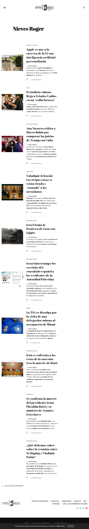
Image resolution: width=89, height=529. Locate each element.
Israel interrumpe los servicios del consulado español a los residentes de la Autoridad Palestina (41, 271)
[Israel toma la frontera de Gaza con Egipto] (12, 236)
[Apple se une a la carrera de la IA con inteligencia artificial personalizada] (12, 63)
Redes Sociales (31, 45)
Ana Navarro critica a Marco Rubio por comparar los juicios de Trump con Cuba (40, 134)
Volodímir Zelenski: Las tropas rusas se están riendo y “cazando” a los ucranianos (39, 184)
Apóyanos (56, 504)
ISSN (84, 501)
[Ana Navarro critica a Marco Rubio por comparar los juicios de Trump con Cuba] (12, 144)
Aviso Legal (55, 501)
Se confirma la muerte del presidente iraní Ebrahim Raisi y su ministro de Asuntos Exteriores (41, 406)
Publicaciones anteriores (13, 486)
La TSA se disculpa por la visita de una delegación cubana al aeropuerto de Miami (41, 318)
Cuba (28, 87)
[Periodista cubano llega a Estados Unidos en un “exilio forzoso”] (12, 102)
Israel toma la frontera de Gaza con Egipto (40, 229)
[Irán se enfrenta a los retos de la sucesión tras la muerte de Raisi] (12, 369)
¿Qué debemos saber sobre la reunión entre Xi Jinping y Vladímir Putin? (42, 451)
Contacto (77, 501)
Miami (28, 308)
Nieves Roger (28, 28)
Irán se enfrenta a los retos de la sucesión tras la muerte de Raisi (41, 359)
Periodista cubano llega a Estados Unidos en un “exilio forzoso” (41, 96)
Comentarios (66, 501)
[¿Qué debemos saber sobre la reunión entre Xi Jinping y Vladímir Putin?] (12, 460)
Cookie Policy (60, 526)
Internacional (31, 220)
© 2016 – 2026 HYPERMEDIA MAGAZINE (74, 504)
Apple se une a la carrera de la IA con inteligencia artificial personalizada (40, 55)
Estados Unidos (32, 124)
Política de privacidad (40, 501)
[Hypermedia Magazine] (44, 7)
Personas (29, 171)
